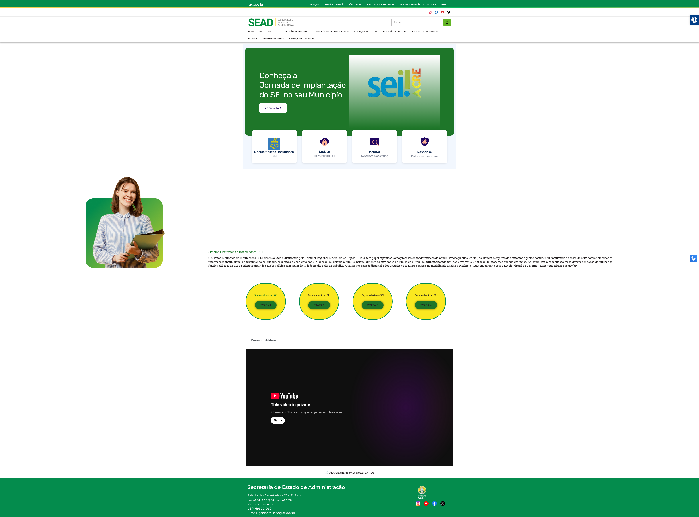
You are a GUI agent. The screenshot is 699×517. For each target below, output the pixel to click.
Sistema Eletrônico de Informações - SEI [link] (235, 252)
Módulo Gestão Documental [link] (274, 152)
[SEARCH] (418, 22)
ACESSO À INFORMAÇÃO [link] (333, 5)
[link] (694, 20)
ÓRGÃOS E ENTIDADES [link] (384, 5)
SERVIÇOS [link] (314, 5)
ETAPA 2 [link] (319, 305)
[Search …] (447, 22)
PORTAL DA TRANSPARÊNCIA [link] (411, 5)
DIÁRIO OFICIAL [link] (355, 5)
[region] (349, 106)
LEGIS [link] (368, 5)
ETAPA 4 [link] (426, 305)
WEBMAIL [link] (444, 5)
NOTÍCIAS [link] (431, 5)
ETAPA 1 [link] (265, 305)
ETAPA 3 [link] (372, 305)
